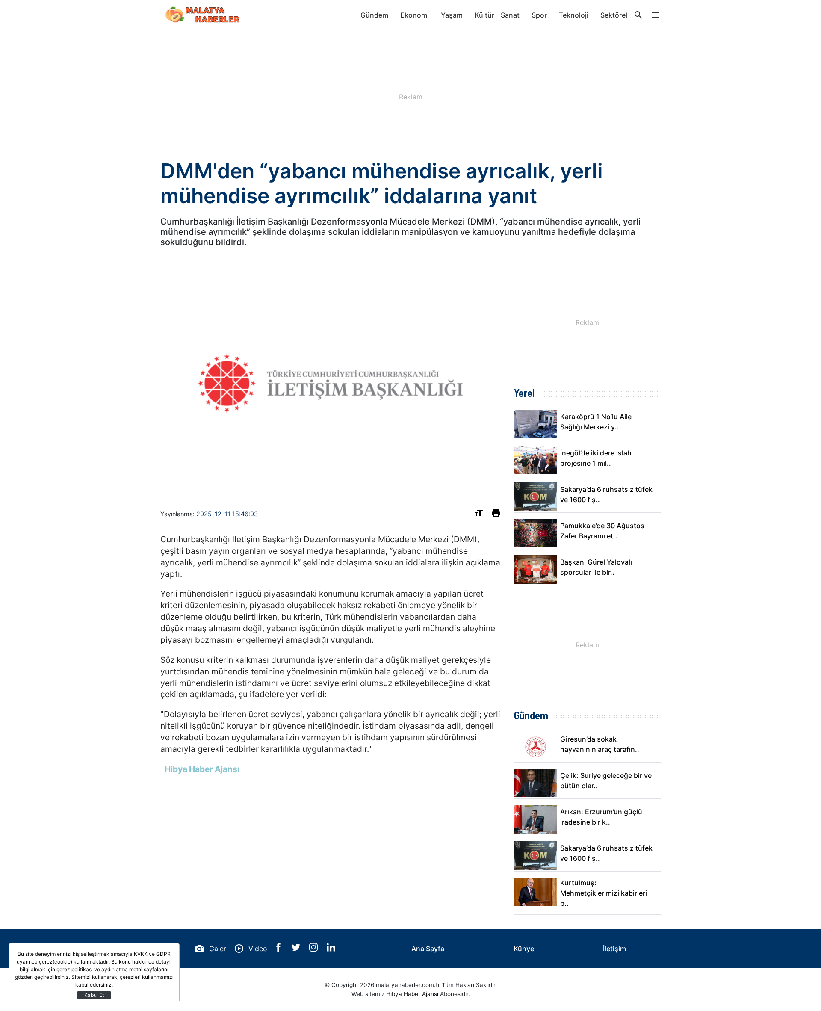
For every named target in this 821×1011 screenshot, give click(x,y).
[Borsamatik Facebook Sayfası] (279, 949)
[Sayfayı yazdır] (496, 515)
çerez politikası (74, 969)
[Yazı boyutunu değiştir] (478, 515)
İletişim (614, 948)
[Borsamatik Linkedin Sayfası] (331, 949)
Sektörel (613, 15)
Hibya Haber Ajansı (412, 993)
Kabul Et (94, 995)
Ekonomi (414, 15)
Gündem (374, 15)
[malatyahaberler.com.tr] (203, 15)
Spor (539, 15)
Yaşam (452, 15)
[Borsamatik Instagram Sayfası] (314, 949)
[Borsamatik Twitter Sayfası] (297, 949)
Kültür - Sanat (497, 15)
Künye (524, 948)
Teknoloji (573, 15)
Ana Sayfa (427, 948)
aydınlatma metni (121, 969)
